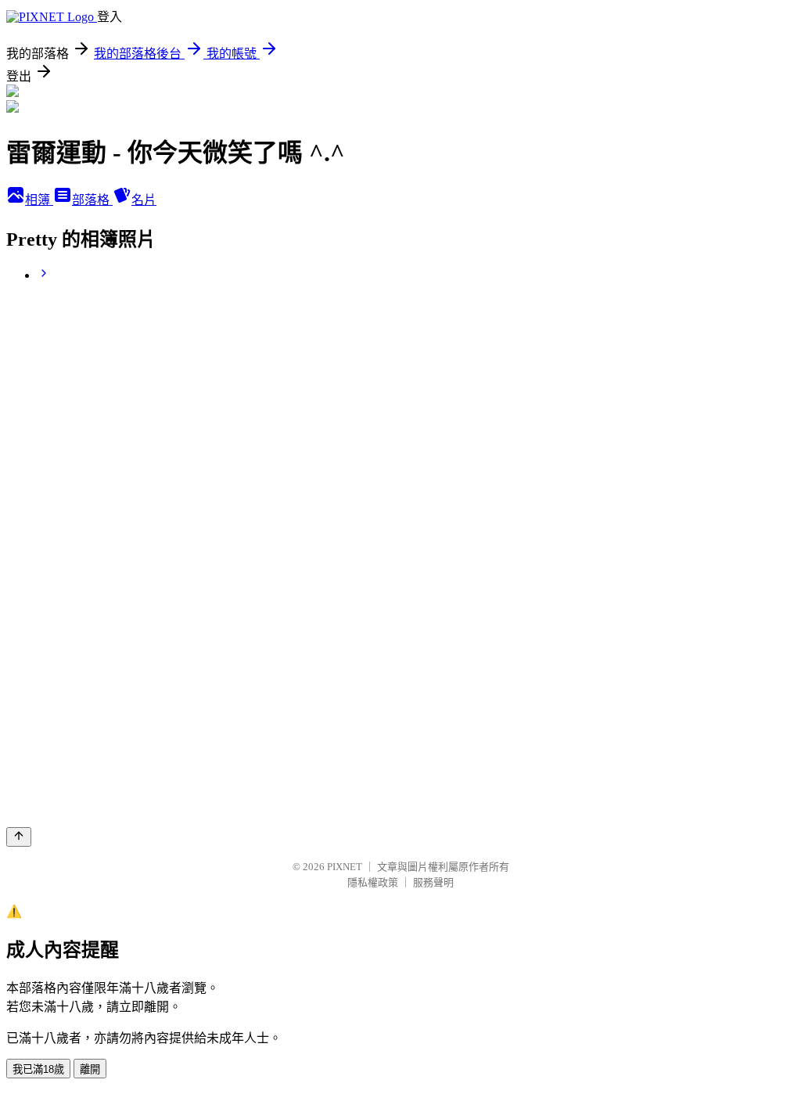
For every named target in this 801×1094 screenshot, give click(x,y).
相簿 (39, 200)
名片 (143, 200)
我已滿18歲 (38, 1069)
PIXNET (344, 867)
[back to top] (18, 837)
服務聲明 (433, 882)
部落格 (92, 200)
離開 (90, 1069)
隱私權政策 (372, 882)
